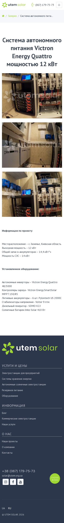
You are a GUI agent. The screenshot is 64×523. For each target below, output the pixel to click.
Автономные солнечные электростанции (24, 384)
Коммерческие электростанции (19, 418)
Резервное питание (12, 390)
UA (3, 508)
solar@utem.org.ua (12, 475)
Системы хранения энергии (17, 378)
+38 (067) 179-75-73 (18, 471)
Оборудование (10, 395)
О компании (8, 447)
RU (9, 508)
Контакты (7, 452)
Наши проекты (10, 441)
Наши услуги (8, 424)
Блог (4, 413)
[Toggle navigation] (59, 5)
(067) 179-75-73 (44, 4)
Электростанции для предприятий (21, 373)
